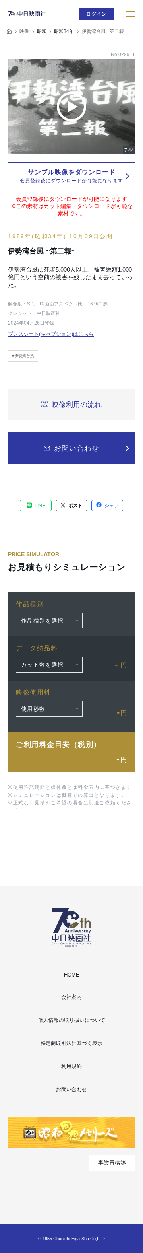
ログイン (96, 14)
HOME (71, 975)
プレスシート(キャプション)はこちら (51, 334)
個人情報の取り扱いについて (71, 1020)
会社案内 (71, 997)
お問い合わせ (71, 1089)
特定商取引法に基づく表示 (71, 1043)
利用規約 (71, 1066)
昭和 (41, 31)
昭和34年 (64, 31)
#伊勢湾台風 (23, 356)
